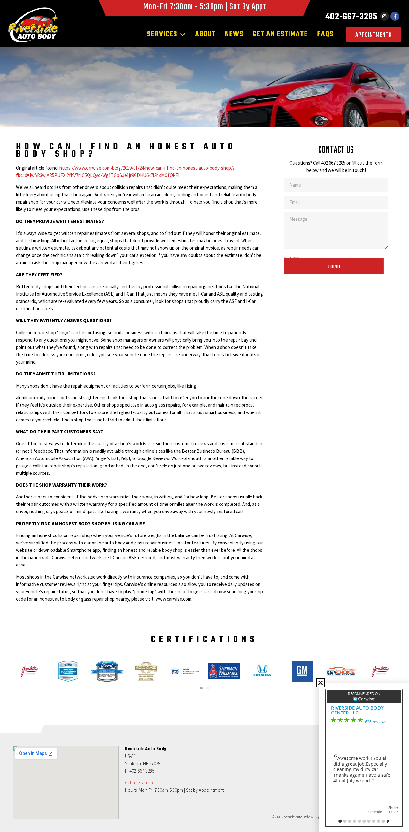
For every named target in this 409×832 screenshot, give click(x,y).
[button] (320, 683)
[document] (204, 416)
